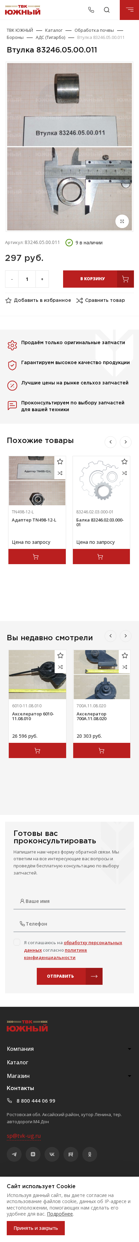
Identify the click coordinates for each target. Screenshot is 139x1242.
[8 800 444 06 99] (92, 10)
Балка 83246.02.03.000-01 (100, 522)
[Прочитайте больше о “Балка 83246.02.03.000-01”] (101, 556)
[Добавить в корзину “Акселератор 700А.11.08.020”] (102, 750)
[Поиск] (107, 10)
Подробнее (60, 1214)
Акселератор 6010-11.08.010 (33, 716)
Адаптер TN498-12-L (34, 520)
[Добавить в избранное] (60, 462)
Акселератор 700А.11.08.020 (91, 716)
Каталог (53, 30)
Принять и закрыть (35, 1228)
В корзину (92, 279)
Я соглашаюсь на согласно (73, 949)
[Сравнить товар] (60, 473)
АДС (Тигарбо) (50, 37)
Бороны (15, 37)
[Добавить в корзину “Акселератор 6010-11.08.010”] (37, 750)
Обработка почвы (94, 30)
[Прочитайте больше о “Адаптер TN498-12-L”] (37, 556)
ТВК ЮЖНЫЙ (20, 30)
